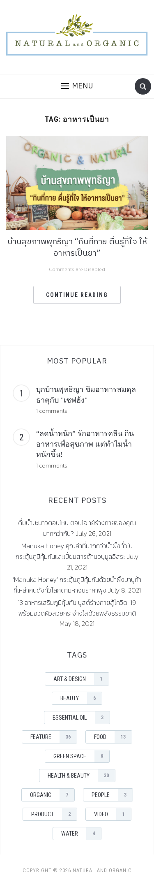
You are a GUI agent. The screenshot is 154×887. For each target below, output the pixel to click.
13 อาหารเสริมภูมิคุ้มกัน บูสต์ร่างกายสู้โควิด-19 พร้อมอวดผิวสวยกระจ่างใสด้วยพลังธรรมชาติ (77, 608)
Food (110, 737)
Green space (78, 756)
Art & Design (78, 679)
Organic (49, 795)
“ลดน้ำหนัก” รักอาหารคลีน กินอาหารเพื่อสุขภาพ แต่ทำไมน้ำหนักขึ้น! (85, 444)
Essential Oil (78, 717)
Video (109, 814)
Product (51, 814)
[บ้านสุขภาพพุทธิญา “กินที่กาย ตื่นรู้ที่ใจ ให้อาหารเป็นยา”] (77, 182)
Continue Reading (77, 295)
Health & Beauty (78, 775)
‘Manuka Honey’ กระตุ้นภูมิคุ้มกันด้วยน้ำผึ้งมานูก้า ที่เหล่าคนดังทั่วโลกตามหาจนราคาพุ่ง (77, 584)
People (109, 795)
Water (78, 833)
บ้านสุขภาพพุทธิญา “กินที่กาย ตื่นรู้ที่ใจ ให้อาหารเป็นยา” (77, 247)
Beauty (78, 698)
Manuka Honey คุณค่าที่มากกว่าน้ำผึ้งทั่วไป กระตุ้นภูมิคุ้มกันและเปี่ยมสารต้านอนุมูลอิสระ (74, 551)
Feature (50, 737)
